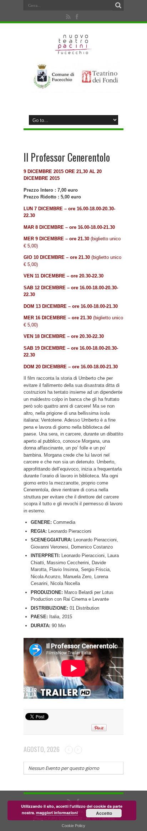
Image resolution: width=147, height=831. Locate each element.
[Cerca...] (118, 5)
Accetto (104, 813)
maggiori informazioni (57, 812)
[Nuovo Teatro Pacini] (73, 51)
